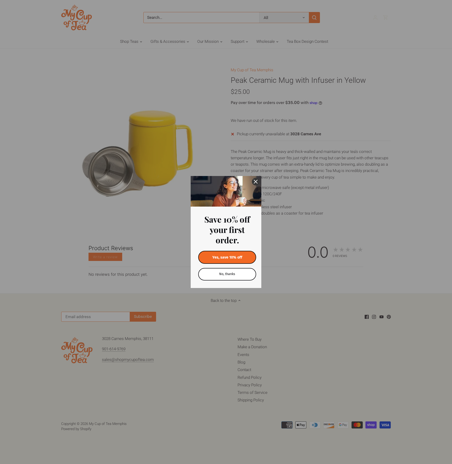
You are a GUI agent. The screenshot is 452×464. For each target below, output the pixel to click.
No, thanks (227, 274)
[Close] (255, 181)
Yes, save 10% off (227, 257)
